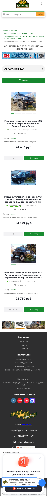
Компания (23, 337)
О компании (23, 341)
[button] (12, 113)
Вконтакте (13, 400)
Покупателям (24, 354)
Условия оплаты (23, 359)
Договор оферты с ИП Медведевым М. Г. (23, 369)
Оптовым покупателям (23, 366)
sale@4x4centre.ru (26, 442)
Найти (40, 14)
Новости (23, 345)
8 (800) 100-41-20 (25, 435)
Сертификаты (23, 388)
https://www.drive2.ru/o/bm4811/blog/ (19, 400)
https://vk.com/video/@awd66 (26, 400)
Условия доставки (23, 362)
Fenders (13, 138)
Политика (23, 348)
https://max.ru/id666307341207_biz (32, 400)
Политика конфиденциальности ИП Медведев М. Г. (23, 383)
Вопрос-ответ (23, 379)
